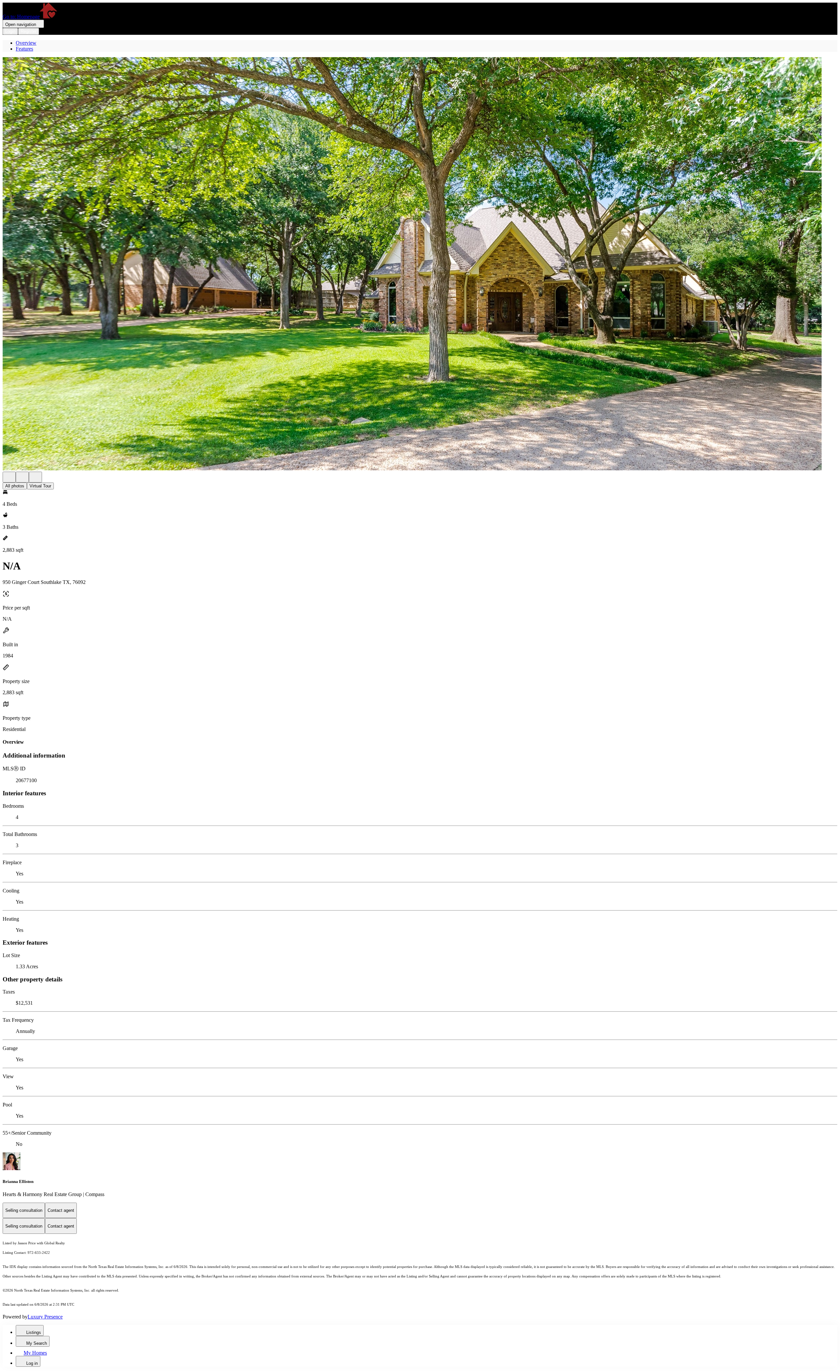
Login (10, 31)
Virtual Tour (40, 485)
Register (28, 31)
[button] (420, 264)
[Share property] (35, 477)
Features (24, 49)
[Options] (9, 477)
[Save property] (22, 477)
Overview (26, 43)
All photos (14, 485)
